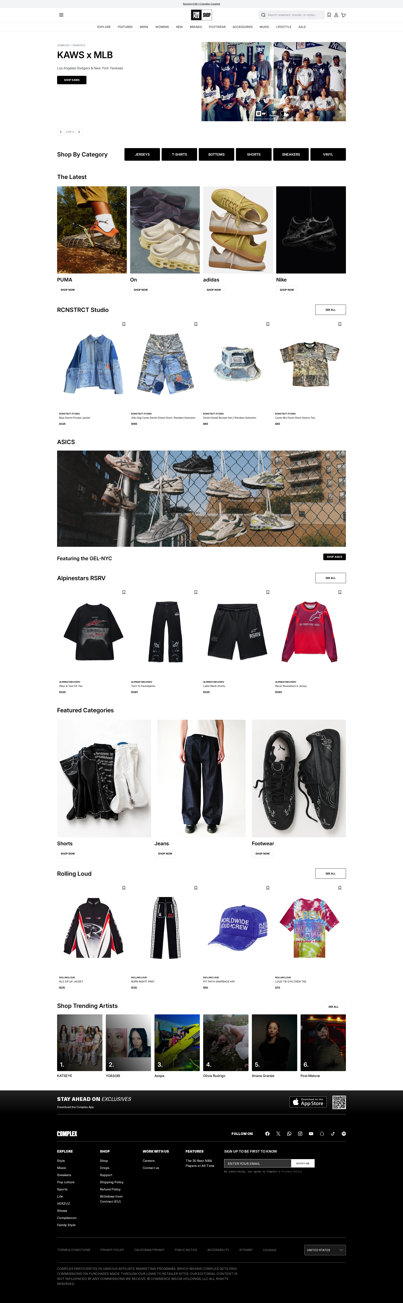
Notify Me (303, 1163)
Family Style (66, 1225)
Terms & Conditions (73, 1250)
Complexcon (66, 1217)
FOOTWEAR (217, 27)
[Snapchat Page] (322, 1134)
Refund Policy (110, 1189)
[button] (201, 79)
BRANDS (196, 27)
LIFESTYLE (283, 27)
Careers (149, 1160)
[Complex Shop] (201, 15)
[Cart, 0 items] (343, 14)
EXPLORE (104, 27)
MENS (144, 27)
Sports (62, 1189)
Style (61, 1160)
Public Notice (186, 1250)
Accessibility (218, 1250)
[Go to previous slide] (60, 131)
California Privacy (149, 1250)
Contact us (151, 1167)
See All (333, 1006)
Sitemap (246, 1250)
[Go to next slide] (78, 131)
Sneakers (64, 1175)
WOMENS (162, 27)
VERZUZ (63, 1203)
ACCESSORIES (243, 27)
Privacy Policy (291, 1171)
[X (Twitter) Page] (278, 1134)
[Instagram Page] (300, 1134)
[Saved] (329, 15)
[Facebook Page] (267, 1134)
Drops (104, 1167)
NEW (179, 27)
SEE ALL (331, 309)
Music (61, 1167)
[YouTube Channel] (311, 1134)
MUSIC (264, 27)
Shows (62, 1210)
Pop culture (66, 1182)
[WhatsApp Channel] (289, 1134)
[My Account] (336, 14)
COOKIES (269, 1250)
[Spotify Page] (344, 1134)
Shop (104, 1160)
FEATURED (125, 27)
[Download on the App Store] (308, 1102)
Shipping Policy (112, 1182)
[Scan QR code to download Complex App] (339, 1102)
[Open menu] (61, 15)
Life (60, 1196)
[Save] (123, 324)
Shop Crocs (72, 80)
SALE (302, 27)
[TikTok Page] (333, 1134)
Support (106, 1175)
